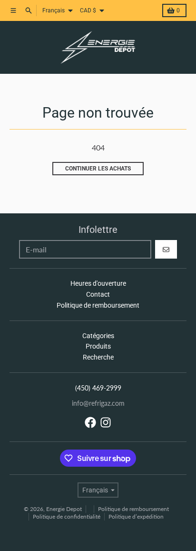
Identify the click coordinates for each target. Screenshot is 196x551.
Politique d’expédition (136, 516)
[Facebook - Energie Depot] (90, 422)
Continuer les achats (98, 168)
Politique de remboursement (133, 508)
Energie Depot (64, 508)
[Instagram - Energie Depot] (105, 422)
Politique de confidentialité (66, 516)
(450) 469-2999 (98, 388)
